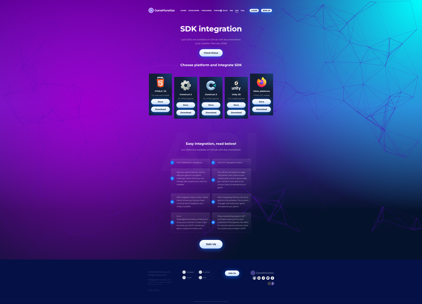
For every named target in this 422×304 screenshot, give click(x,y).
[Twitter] (268, 278)
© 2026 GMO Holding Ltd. (159, 272)
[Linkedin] (263, 278)
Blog (225, 10)
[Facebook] (254, 278)
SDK (237, 10)
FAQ (242, 10)
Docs (160, 102)
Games (183, 10)
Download (160, 109)
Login (254, 10)
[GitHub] (272, 278)
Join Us (211, 244)
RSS (231, 10)
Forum (217, 10)
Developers (193, 10)
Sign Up (266, 10)
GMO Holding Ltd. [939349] (221, 301)
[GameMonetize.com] (161, 11)
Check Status (211, 53)
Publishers (206, 10)
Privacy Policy (153, 290)
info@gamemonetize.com (159, 280)
